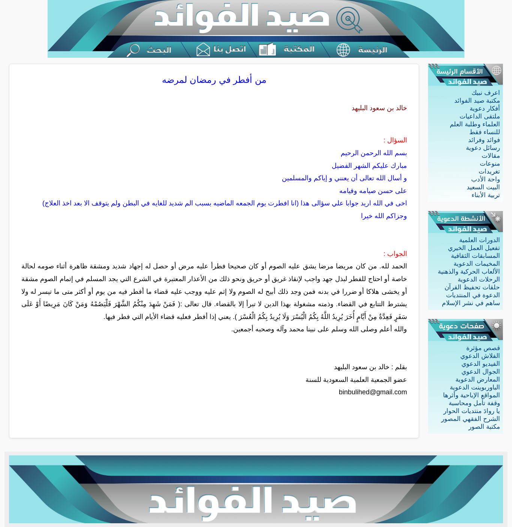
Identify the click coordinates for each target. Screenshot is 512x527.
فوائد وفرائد (484, 140)
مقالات (491, 155)
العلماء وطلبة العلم (475, 124)
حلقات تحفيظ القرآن (472, 287)
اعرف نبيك (486, 92)
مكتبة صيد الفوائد (477, 100)
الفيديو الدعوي (480, 363)
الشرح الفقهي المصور (470, 418)
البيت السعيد (483, 187)
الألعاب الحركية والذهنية (469, 271)
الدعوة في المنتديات (473, 295)
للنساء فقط (484, 132)
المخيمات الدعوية (477, 263)
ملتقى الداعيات (480, 116)
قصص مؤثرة (483, 348)
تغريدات (489, 171)
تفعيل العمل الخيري (474, 248)
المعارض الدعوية (477, 379)
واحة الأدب (485, 179)
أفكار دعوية (485, 108)
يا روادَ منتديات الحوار (471, 411)
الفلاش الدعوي (480, 355)
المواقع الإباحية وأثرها (471, 395)
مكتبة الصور (484, 426)
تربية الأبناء (486, 195)
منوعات (490, 163)
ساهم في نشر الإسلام (471, 303)
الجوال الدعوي (480, 371)
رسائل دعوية (483, 147)
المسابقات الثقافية (475, 255)
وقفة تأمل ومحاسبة (474, 403)
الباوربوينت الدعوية (475, 387)
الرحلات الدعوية (479, 279)
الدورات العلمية (479, 240)
